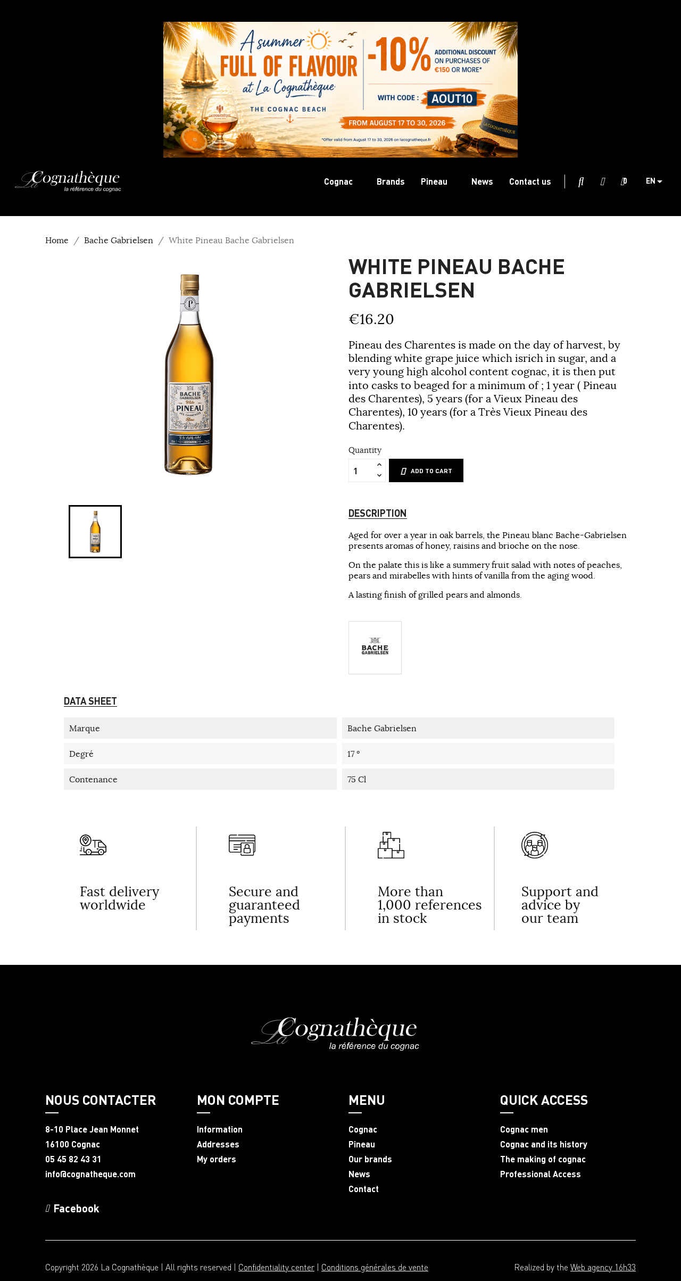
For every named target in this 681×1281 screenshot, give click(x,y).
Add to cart (431, 471)
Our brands (370, 1159)
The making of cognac (543, 1159)
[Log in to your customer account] (602, 182)
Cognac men (524, 1129)
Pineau (361, 1144)
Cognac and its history (543, 1144)
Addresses (218, 1144)
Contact (363, 1189)
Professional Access (540, 1174)
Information (220, 1129)
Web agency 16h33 (603, 1266)
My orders (216, 1159)
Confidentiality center (276, 1266)
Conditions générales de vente (374, 1266)
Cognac (362, 1129)
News (359, 1174)
